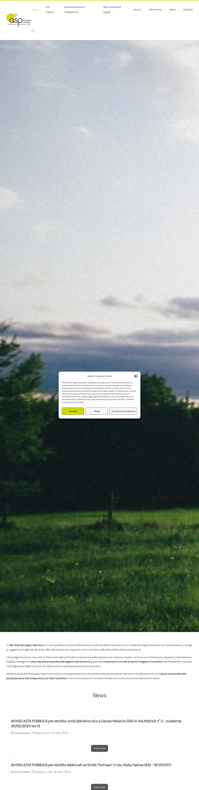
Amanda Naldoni (22, 733)
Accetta (73, 411)
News (172, 9)
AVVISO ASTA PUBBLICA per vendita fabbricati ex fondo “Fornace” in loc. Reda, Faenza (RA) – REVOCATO (91, 764)
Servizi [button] (137, 9)
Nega (97, 411)
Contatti (188, 9)
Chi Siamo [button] (49, 9)
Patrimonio (155, 9)
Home (34, 9)
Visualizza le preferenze (123, 411)
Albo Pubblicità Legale (112, 9)
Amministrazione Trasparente (74, 9)
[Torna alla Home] (18, 20)
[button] (135, 376)
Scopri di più (99, 748)
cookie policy (124, 396)
